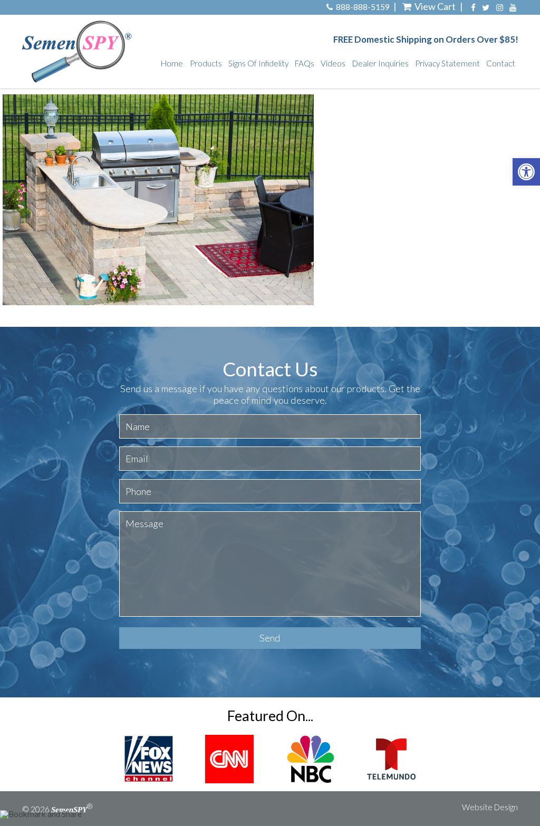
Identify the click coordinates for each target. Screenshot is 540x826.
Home (172, 63)
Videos (333, 63)
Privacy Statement (447, 63)
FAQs (304, 63)
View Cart (435, 6)
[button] (526, 172)
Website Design (490, 807)
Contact (500, 63)
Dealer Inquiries (380, 63)
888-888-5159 (363, 7)
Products (206, 63)
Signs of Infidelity (258, 63)
